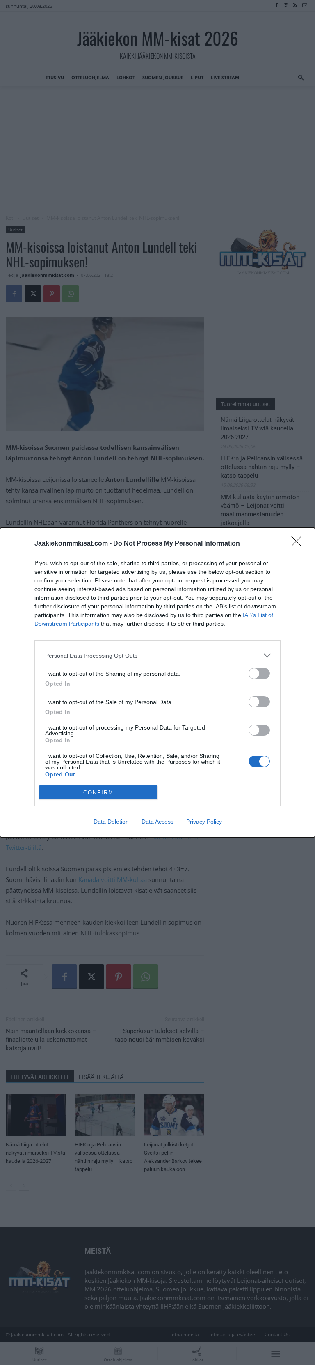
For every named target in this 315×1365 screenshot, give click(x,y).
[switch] (259, 673)
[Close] (299, 544)
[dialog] (157, 682)
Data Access (157, 821)
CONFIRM (98, 793)
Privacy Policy (204, 821)
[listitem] (157, 655)
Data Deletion (111, 821)
